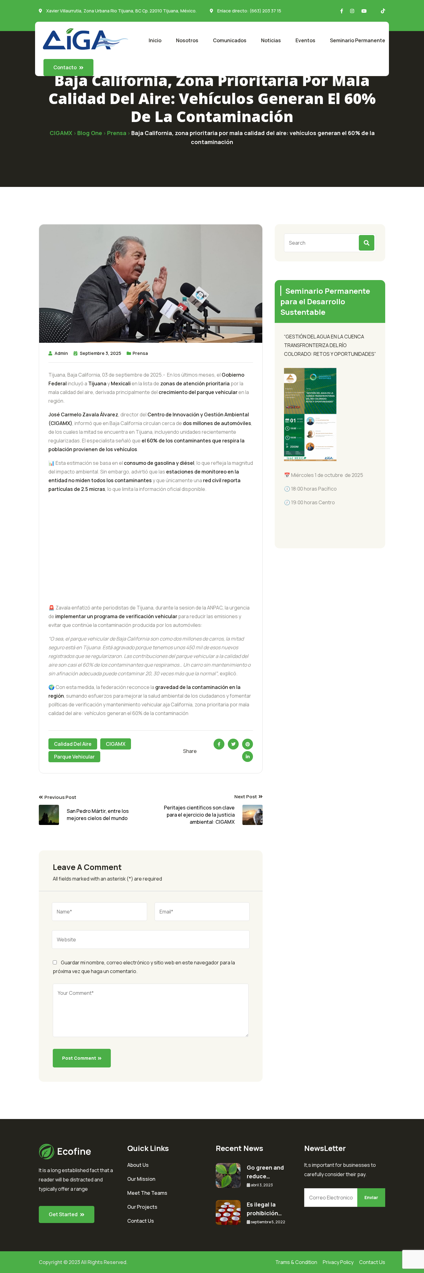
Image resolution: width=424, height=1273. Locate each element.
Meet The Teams (147, 1192)
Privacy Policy (338, 1262)
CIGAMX (115, 744)
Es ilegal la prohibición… (264, 1209)
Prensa (140, 353)
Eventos (305, 40)
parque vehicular (74, 756)
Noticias (271, 40)
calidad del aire (73, 744)
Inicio (155, 40)
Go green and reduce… (265, 1172)
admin (61, 353)
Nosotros (187, 40)
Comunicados (229, 40)
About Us (138, 1165)
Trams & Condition (296, 1262)
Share (190, 751)
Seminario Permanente (357, 40)
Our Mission (141, 1179)
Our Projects (142, 1206)
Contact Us (140, 1220)
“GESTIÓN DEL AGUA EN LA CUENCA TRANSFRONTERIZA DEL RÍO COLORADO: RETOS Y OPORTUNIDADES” (330, 345)
